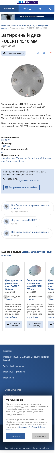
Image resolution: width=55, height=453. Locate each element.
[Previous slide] (5, 297)
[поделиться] (38, 53)
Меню (26, 8)
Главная (5, 25)
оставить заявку (15, 53)
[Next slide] (49, 297)
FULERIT (5, 140)
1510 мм (5, 146)
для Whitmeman (44, 158)
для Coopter (7, 161)
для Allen (5, 158)
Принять (15, 436)
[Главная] (27, 3)
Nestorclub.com (43, 448)
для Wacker (17, 158)
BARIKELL (10, 299)
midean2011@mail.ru (14, 371)
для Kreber (19, 161)
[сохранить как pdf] (51, 53)
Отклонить (40, 436)
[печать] (44, 53)
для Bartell (29, 158)
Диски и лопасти (18, 25)
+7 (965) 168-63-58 (30, 180)
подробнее (11, 317)
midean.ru (8, 377)
